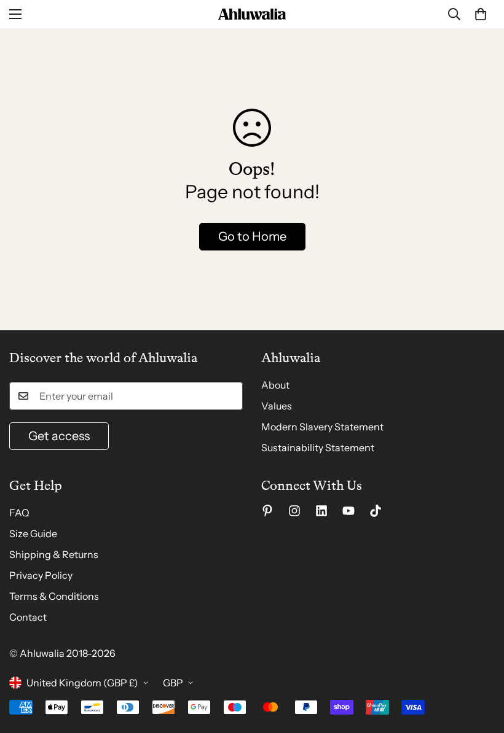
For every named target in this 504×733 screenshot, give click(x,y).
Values (276, 406)
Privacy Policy (41, 575)
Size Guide (33, 533)
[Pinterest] (267, 511)
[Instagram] (294, 511)
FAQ (19, 512)
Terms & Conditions (54, 596)
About (275, 385)
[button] (481, 14)
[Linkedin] (321, 511)
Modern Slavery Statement (322, 427)
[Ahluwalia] (252, 14)
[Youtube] (348, 511)
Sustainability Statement (317, 447)
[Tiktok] (375, 511)
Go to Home (252, 236)
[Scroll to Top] (480, 666)
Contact (28, 617)
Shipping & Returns (53, 554)
